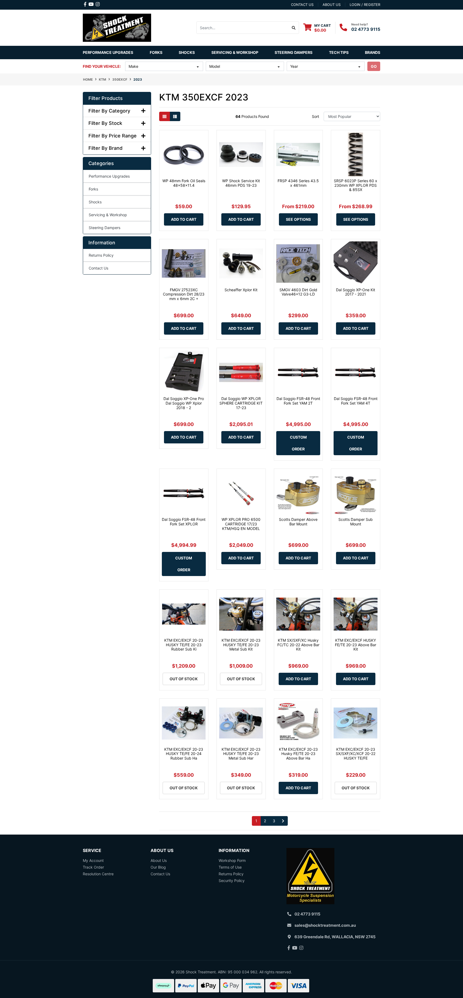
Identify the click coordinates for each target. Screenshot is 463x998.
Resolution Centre (98, 874)
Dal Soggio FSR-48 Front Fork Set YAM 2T (298, 400)
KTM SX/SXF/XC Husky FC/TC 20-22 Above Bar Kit (298, 645)
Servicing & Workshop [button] (234, 52)
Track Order (93, 867)
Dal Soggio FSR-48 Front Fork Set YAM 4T (356, 400)
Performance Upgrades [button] (108, 52)
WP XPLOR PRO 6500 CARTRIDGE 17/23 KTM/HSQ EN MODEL (241, 524)
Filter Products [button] (105, 98)
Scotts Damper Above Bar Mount (298, 521)
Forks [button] (156, 52)
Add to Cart (183, 219)
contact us (302, 4)
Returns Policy (101, 255)
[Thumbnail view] (164, 116)
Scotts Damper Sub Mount (355, 521)
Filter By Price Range (112, 136)
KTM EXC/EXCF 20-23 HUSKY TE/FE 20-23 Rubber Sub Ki (183, 645)
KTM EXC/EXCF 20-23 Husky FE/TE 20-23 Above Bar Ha (298, 754)
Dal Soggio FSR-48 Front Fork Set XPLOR (184, 521)
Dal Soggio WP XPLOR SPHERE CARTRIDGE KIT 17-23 (241, 403)
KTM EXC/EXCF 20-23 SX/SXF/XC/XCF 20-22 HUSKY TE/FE (355, 754)
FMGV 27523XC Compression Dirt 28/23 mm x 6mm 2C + (183, 294)
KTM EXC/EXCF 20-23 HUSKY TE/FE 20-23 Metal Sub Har (241, 754)
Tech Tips (339, 52)
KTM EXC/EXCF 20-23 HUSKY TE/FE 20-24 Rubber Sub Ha (183, 754)
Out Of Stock (184, 678)
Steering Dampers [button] (293, 52)
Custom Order (298, 443)
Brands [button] (372, 52)
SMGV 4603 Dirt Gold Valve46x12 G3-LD (298, 292)
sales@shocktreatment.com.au (325, 925)
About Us (159, 860)
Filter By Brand (105, 148)
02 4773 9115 (365, 29)
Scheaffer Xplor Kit (241, 289)
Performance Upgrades (109, 176)
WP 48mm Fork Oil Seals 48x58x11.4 (183, 183)
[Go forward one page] (283, 821)
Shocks (95, 202)
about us (332, 4)
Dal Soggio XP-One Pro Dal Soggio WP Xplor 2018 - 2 (183, 403)
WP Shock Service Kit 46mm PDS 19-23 (241, 183)
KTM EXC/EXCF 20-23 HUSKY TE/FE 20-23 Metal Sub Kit (241, 645)
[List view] (175, 116)
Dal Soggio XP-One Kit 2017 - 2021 (355, 292)
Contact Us (98, 268)
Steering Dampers (104, 227)
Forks (93, 189)
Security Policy (232, 880)
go (374, 66)
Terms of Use (230, 867)
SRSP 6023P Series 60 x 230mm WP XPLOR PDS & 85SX (355, 185)
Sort (315, 116)
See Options (298, 219)
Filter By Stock (105, 123)
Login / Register (365, 4)
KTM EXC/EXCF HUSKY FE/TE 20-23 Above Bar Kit (355, 645)
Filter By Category (109, 111)
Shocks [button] (187, 52)
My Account (93, 860)
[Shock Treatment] (117, 27)
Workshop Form (232, 860)
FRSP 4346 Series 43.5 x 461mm (298, 183)
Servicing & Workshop (108, 214)
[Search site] (294, 27)
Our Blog (158, 867)
